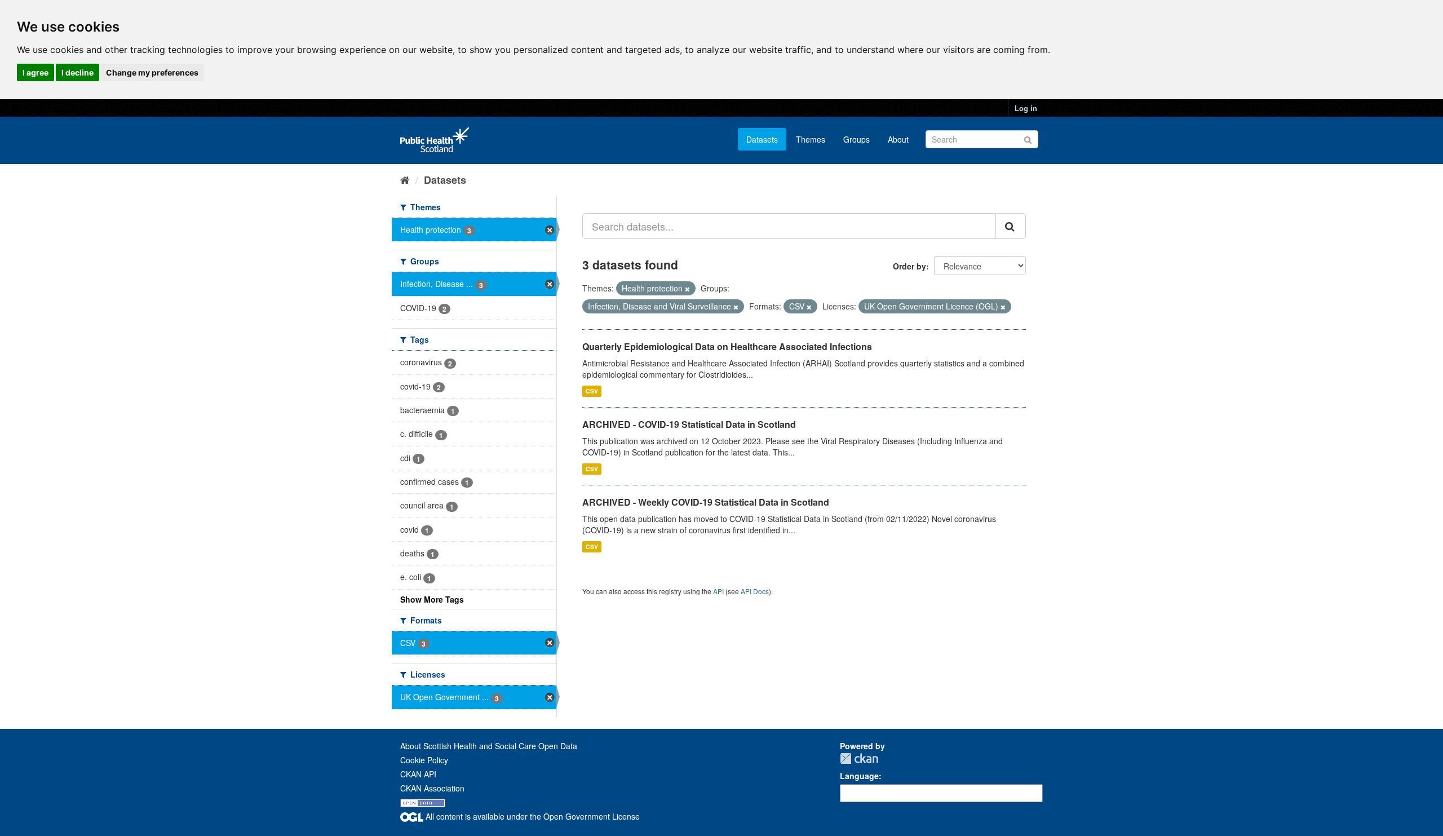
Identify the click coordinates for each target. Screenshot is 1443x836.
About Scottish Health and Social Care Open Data (488, 745)
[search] (1010, 226)
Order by (909, 266)
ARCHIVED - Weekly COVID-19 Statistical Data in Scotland (705, 502)
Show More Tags (432, 599)
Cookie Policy (424, 760)
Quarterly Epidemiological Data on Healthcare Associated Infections (727, 346)
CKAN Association (432, 788)
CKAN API (418, 774)
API (718, 591)
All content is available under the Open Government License (531, 816)
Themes (810, 139)
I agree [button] (35, 72)
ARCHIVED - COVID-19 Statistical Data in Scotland (689, 424)
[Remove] (687, 288)
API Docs (755, 591)
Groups (856, 139)
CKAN (859, 758)
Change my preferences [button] (152, 72)
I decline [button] (77, 72)
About (898, 139)
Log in (1026, 108)
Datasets (762, 139)
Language (859, 775)
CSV (592, 391)
